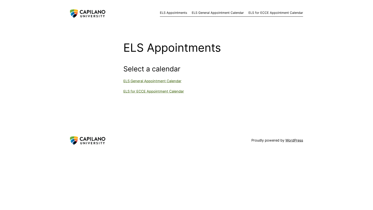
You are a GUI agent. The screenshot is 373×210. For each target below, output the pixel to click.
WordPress (294, 140)
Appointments (81, 12)
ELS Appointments (173, 13)
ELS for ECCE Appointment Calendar (275, 13)
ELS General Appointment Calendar (218, 13)
